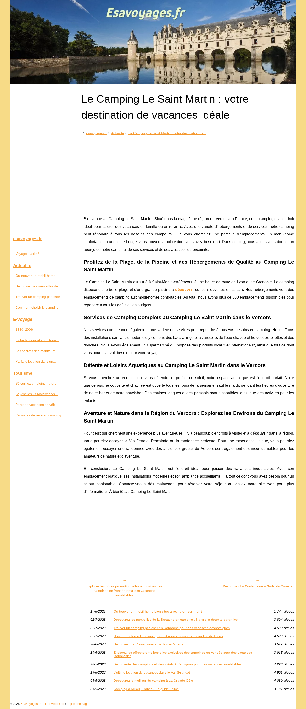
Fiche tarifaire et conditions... (37, 340)
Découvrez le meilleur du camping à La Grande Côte (153, 680)
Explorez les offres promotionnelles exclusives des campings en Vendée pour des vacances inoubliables (124, 590)
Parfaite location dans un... (36, 361)
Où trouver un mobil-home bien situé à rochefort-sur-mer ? (158, 611)
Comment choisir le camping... (38, 307)
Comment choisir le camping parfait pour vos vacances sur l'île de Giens (168, 636)
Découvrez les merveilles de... (38, 286)
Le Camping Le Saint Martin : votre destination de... (167, 133)
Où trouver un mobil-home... (37, 276)
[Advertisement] (188, 172)
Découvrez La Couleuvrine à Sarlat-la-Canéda (258, 586)
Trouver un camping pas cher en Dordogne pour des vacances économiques (172, 628)
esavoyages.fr (96, 133)
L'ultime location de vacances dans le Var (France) (152, 672)
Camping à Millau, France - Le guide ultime (146, 689)
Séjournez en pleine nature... (37, 383)
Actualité (117, 133)
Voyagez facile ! (27, 254)
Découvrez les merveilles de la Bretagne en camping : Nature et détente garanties (176, 619)
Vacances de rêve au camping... (40, 415)
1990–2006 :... (27, 329)
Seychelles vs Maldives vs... (37, 394)
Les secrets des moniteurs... (37, 351)
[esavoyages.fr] (153, 42)
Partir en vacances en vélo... (37, 405)
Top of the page (77, 704)
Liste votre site (54, 704)
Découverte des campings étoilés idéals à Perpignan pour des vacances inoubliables (177, 664)
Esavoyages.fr (31, 704)
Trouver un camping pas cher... (39, 297)
